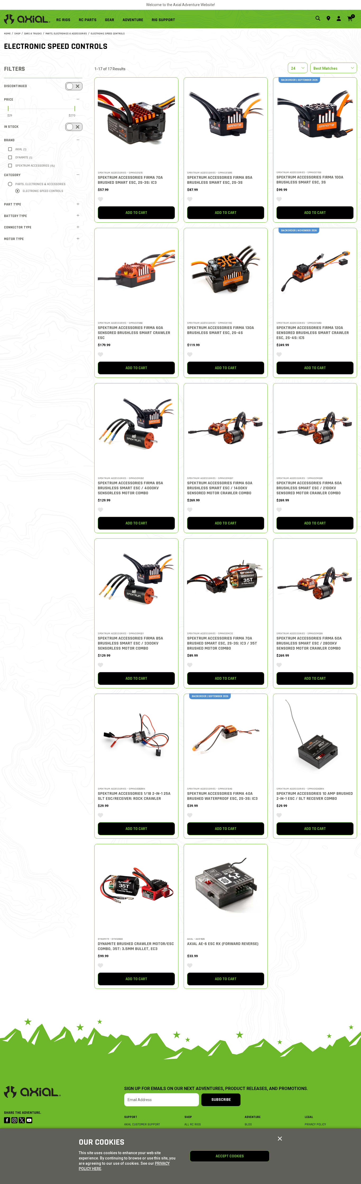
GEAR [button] (109, 20)
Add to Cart (136, 212)
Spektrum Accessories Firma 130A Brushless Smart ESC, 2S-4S (220, 330)
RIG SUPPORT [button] (163, 20)
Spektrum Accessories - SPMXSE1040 (209, 788)
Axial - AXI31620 (196, 939)
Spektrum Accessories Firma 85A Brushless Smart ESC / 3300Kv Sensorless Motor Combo (130, 643)
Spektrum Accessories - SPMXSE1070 (120, 172)
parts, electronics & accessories (66, 33)
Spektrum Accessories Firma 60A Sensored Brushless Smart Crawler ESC (134, 333)
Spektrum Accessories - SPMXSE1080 (299, 323)
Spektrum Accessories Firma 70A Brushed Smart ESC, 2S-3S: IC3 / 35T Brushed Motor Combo (222, 643)
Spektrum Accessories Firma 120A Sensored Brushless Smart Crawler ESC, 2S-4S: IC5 (312, 333)
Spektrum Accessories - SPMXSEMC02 (121, 478)
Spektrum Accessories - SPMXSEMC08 (299, 478)
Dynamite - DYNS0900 (110, 939)
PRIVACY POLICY (315, 1124)
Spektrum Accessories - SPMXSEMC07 (210, 478)
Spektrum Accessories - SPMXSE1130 (209, 323)
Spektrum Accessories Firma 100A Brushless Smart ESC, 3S (309, 180)
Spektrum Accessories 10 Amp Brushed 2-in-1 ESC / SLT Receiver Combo (314, 796)
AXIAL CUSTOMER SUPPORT (142, 1124)
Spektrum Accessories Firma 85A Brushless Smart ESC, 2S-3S (219, 180)
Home (7, 33)
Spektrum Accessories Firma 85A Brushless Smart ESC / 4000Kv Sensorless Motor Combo (130, 488)
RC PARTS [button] (87, 20)
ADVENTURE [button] (133, 20)
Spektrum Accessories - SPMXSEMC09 (299, 633)
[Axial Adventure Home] (27, 19)
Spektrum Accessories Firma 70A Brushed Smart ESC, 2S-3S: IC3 (130, 180)
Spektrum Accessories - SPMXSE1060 (120, 323)
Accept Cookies (230, 1156)
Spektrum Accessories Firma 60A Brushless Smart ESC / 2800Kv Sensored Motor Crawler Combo (309, 643)
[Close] (279, 1138)
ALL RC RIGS (192, 1124)
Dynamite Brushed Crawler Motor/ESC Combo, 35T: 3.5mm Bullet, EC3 (136, 946)
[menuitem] (65, 19)
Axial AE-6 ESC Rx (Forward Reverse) (222, 944)
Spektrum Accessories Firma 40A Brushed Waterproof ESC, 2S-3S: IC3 (222, 796)
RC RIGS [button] (63, 20)
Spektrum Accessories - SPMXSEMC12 (210, 633)
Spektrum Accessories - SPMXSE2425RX (300, 788)
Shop (188, 1117)
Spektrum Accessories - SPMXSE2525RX (121, 788)
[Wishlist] (100, 199)
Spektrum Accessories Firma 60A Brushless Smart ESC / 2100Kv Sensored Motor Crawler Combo (309, 488)
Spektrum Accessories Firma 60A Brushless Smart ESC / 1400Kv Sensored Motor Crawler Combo (219, 488)
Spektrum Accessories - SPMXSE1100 (298, 172)
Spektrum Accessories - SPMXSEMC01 (121, 633)
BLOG (248, 1124)
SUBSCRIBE (221, 1099)
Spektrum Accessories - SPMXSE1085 (209, 172)
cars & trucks (33, 33)
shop (17, 33)
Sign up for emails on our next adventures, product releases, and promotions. (216, 1088)
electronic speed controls (108, 33)
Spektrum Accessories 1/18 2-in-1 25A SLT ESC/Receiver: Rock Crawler (134, 796)
